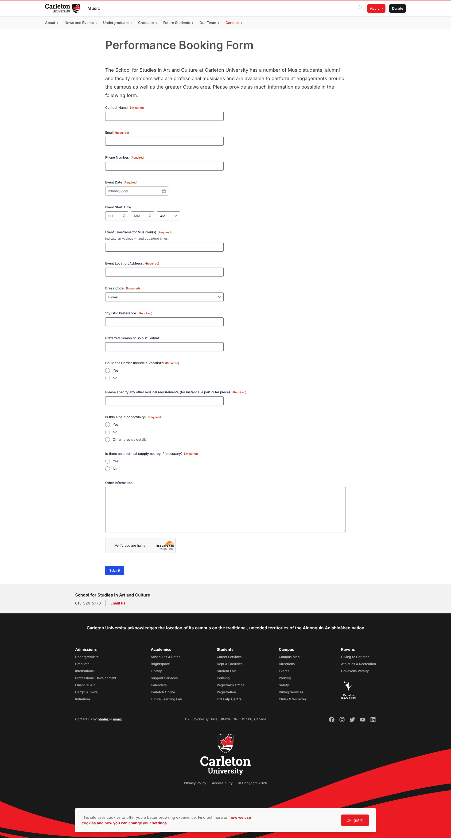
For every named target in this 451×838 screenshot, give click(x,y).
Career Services (229, 657)
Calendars (159, 685)
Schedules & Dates (165, 657)
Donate (397, 8)
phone (103, 719)
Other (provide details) (130, 439)
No (115, 378)
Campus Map (289, 657)
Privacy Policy (195, 783)
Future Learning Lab (166, 699)
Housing (223, 678)
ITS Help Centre (229, 699)
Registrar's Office (230, 685)
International (85, 671)
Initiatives (83, 699)
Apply (374, 8)
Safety (284, 685)
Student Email (227, 671)
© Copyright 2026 (252, 783)
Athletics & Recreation (358, 664)
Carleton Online (163, 692)
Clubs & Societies (293, 699)
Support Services (164, 678)
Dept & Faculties (230, 664)
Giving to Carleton (355, 657)
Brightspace (160, 664)
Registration (226, 692)
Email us (117, 603)
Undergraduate (87, 657)
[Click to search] (360, 8)
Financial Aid (85, 685)
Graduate (82, 664)
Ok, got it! (355, 820)
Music (93, 8)
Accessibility (222, 783)
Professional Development (95, 678)
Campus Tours (86, 692)
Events (284, 671)
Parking (285, 678)
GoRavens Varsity (355, 671)
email (117, 719)
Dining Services (291, 692)
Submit (114, 570)
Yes (115, 370)
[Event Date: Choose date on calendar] (163, 191)
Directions (287, 664)
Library (156, 671)
